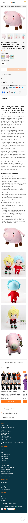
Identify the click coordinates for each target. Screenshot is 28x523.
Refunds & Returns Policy (7, 473)
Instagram (3, 498)
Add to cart (17, 69)
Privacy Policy (4, 456)
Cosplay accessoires (6, 486)
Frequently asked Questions (8, 467)
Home (2, 6)
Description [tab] (4, 98)
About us (3, 449)
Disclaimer (3, 460)
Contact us (3, 451)
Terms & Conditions (6, 454)
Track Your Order (5, 465)
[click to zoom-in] (13, 20)
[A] (3, 57)
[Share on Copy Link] (19, 92)
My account (4, 482)
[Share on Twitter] (7, 92)
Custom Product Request (7, 477)
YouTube (3, 500)
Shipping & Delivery (6, 471)
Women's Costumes (12, 391)
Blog (2, 475)
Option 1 (3, 63)
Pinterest (3, 496)
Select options (11, 401)
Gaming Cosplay (5, 487)
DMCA (2, 452)
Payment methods (5, 469)
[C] (12, 57)
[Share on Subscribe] (14, 92)
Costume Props (14, 6)
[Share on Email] (12, 92)
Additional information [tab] (6, 102)
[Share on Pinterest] (9, 92)
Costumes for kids (5, 489)
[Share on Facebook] (4, 92)
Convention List (5, 458)
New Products (7, 6)
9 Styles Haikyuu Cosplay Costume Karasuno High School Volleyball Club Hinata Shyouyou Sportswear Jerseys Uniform (10, 395)
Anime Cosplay (4, 484)
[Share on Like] (2, 92)
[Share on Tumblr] (17, 92)
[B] (8, 57)
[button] (5, 69)
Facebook (3, 495)
